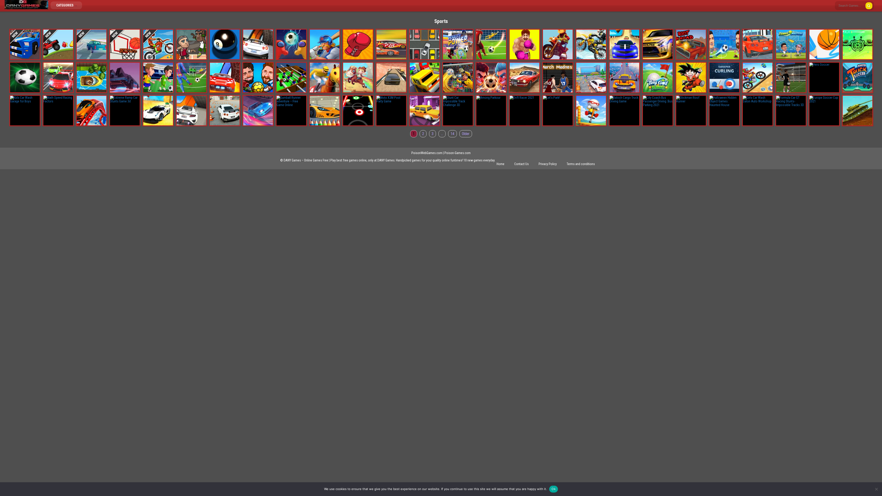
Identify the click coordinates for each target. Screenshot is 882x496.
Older (465, 134)
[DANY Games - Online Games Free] (26, 8)
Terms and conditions (581, 164)
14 (452, 134)
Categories (65, 5)
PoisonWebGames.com (426, 153)
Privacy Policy (548, 164)
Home (500, 164)
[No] (876, 489)
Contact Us (521, 164)
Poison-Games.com (457, 153)
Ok (553, 489)
